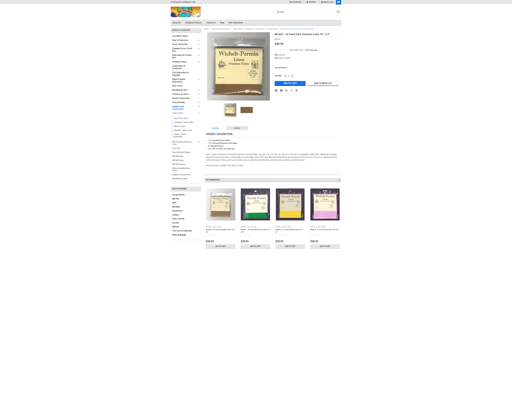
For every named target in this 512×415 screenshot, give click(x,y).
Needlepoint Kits (180, 90)
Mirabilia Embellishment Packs (181, 169)
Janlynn (175, 214)
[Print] (286, 90)
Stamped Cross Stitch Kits (182, 49)
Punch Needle (178, 102)
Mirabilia (176, 207)
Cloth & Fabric (177, 113)
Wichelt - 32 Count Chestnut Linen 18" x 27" (220, 231)
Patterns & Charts (180, 94)
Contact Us (211, 22)
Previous (206, 66)
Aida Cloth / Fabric (181, 118)
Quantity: (278, 76)
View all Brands (179, 234)
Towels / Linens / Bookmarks (180, 135)
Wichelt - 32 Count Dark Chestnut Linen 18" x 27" (297, 29)
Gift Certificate (295, 2)
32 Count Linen (272, 29)
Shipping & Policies (193, 22)
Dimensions (177, 210)
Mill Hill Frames (178, 160)
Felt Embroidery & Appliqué (180, 73)
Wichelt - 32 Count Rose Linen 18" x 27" (324, 230)
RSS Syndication (236, 22)
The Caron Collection (182, 230)
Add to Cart (220, 246)
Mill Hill (175, 199)
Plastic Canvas (179, 126)
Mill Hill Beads (177, 156)
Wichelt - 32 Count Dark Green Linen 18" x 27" (255, 231)
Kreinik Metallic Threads (181, 152)
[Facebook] (276, 90)
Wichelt (175, 226)
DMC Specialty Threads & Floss (182, 143)
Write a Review (311, 50)
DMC (174, 203)
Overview (215, 128)
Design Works (178, 195)
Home (206, 29)
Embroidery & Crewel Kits (181, 56)
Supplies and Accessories (178, 107)
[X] (291, 90)
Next (270, 66)
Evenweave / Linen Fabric (183, 122)
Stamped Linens (179, 61)
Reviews (237, 128)
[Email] (281, 90)
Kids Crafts (177, 86)
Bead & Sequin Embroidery (178, 80)
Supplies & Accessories (181, 174)
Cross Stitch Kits (180, 44)
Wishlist (312, 2)
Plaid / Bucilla (178, 218)
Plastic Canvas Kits (181, 98)
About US (177, 22)
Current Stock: (281, 68)
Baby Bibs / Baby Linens (183, 130)
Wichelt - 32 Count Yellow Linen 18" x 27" (288, 231)
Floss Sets (176, 148)
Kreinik (175, 222)
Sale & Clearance (180, 40)
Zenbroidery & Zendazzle (178, 67)
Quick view (220, 223)
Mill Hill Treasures (179, 164)
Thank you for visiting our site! (183, 2)
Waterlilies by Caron (179, 178)
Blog (222, 22)
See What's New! (179, 36)
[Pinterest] (296, 90)
